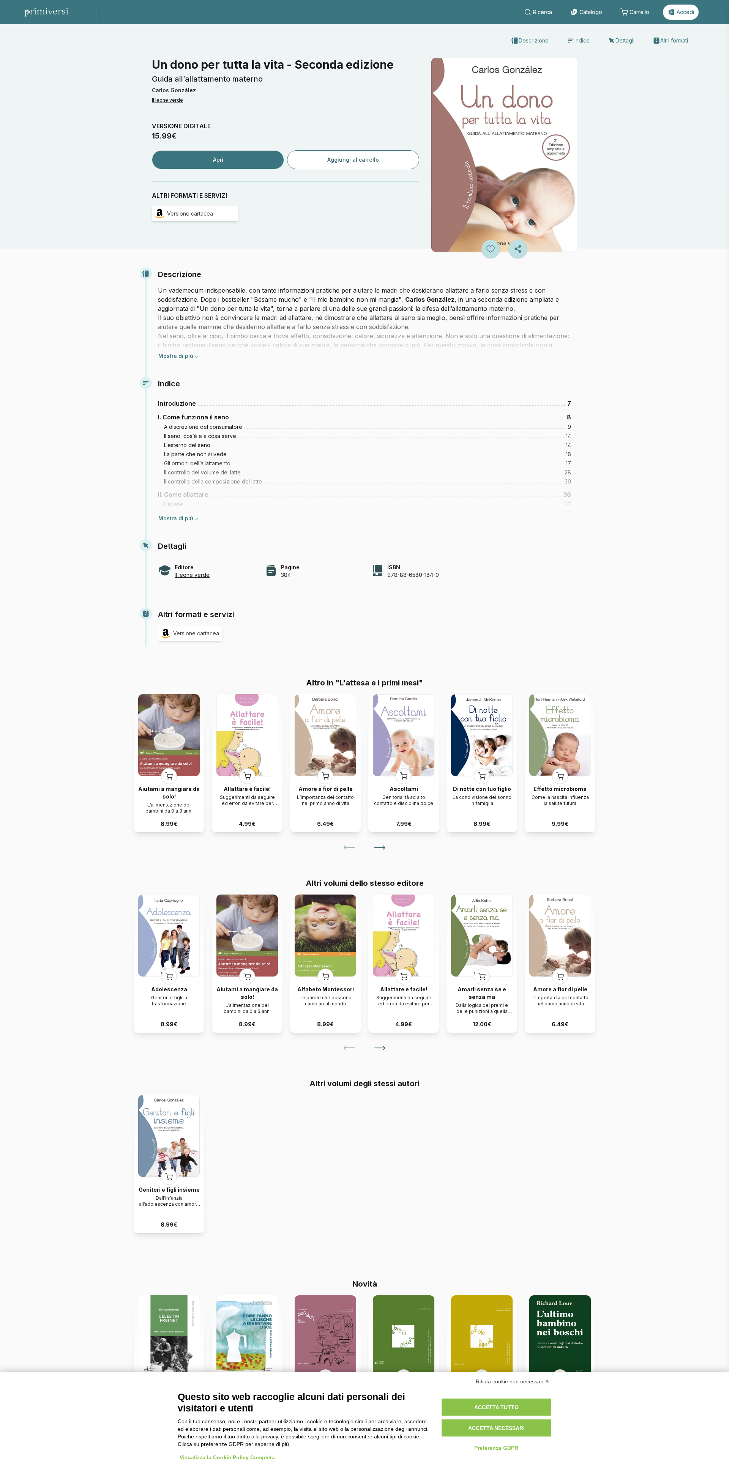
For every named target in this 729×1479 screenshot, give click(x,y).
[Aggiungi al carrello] (169, 776)
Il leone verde (167, 100)
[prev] (349, 847)
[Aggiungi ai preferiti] (490, 249)
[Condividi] (518, 249)
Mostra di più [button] (175, 356)
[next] (380, 847)
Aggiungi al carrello (353, 159)
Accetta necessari (496, 1428)
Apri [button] (218, 159)
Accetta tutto (496, 1407)
